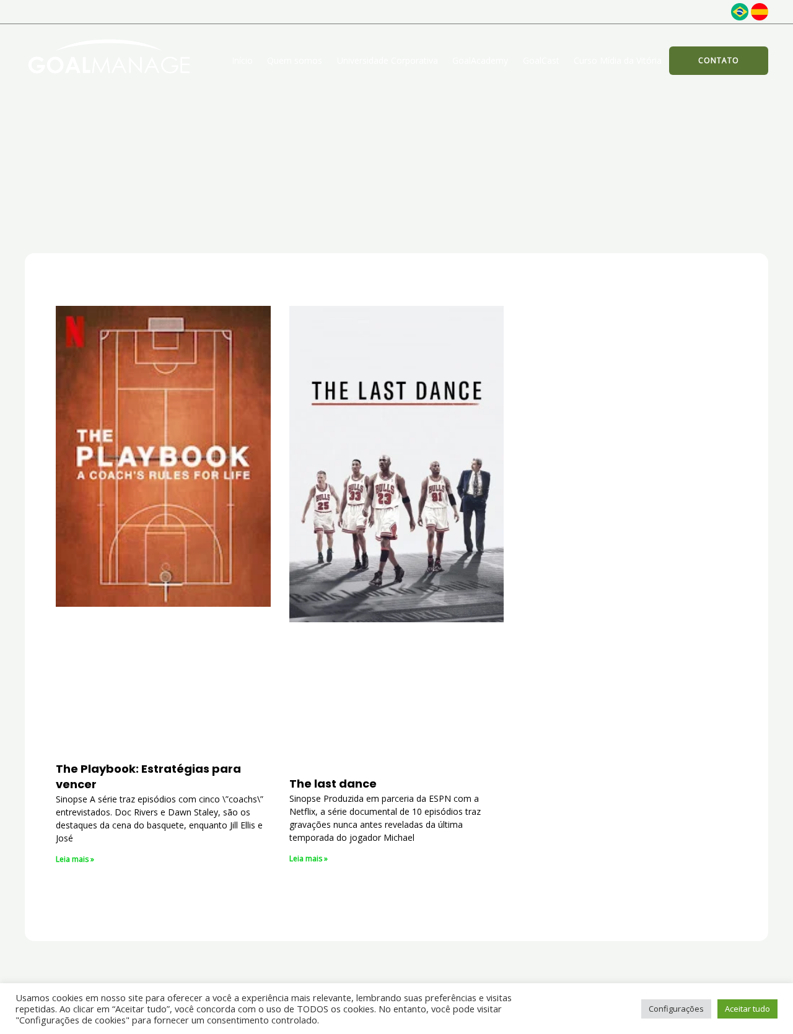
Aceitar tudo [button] (747, 1008)
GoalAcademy (480, 60)
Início (242, 60)
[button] (718, 60)
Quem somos (294, 60)
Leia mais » (75, 859)
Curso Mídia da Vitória (618, 60)
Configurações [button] (676, 1008)
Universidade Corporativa (387, 60)
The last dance (333, 783)
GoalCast (541, 60)
